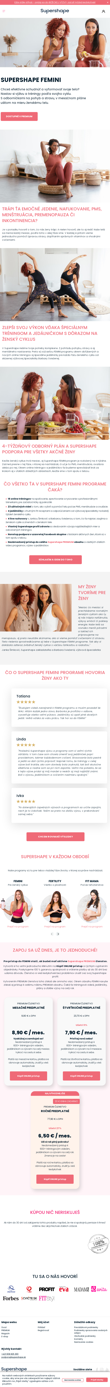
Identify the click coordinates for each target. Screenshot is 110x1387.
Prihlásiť (103, 11)
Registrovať (43, 1330)
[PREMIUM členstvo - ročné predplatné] (55, 1142)
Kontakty (78, 1339)
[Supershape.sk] (55, 11)
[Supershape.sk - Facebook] (97, 1369)
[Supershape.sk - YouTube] (107, 1369)
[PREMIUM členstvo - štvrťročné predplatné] (81, 1041)
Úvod (3, 1327)
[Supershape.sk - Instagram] (101, 1369)
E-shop (4, 1336)
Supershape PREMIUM (61, 542)
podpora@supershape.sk (13, 1357)
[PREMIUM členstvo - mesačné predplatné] (28, 1041)
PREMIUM (5, 1330)
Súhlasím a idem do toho (55, 559)
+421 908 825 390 (9, 1354)
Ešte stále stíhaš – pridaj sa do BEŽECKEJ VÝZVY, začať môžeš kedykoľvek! (55, 2)
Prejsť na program (18, 926)
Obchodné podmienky (85, 1336)
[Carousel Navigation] (55, 934)
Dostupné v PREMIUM (19, 116)
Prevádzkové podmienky (86, 1327)
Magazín (5, 1333)
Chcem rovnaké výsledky (55, 836)
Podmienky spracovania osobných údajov (90, 1331)
